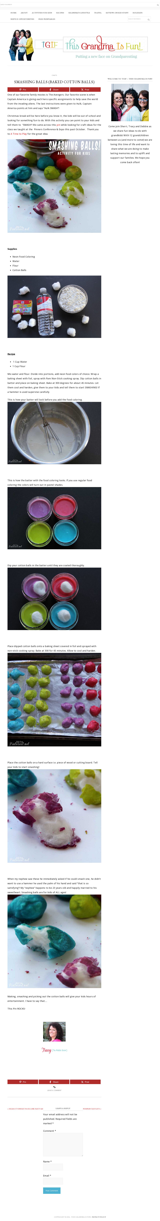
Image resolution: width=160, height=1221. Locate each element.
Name (47, 1161)
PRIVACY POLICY (99, 1217)
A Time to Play (19, 133)
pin (58, 124)
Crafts (54, 75)
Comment (49, 1130)
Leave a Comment (54, 1090)
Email (47, 1175)
